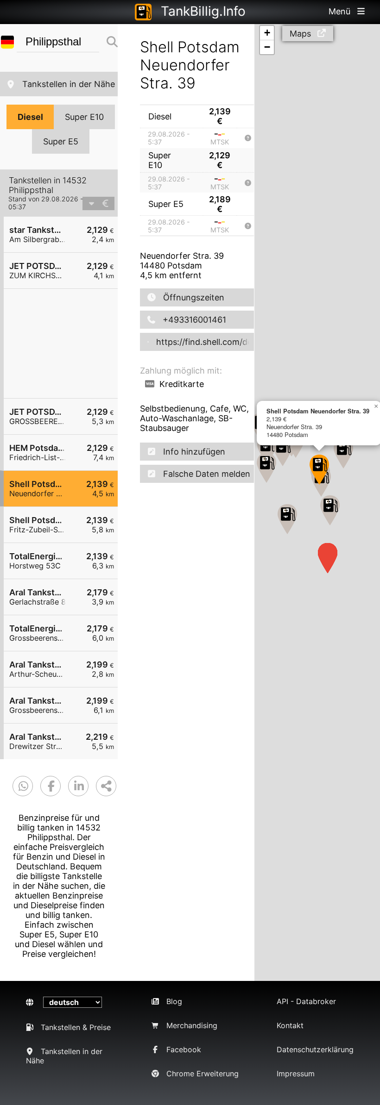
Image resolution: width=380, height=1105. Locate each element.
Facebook (183, 1049)
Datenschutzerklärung (315, 1049)
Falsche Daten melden (206, 474)
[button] (330, 510)
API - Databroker (306, 1001)
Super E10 (84, 117)
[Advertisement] (65, 343)
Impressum (296, 1073)
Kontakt (290, 1025)
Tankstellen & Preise (76, 1027)
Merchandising (191, 1025)
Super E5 (60, 141)
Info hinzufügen (194, 451)
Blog (174, 1001)
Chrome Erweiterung (202, 1073)
